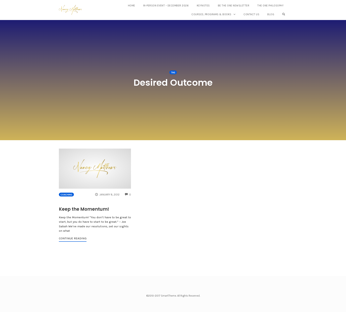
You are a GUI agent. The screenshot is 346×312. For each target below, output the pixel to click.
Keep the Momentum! (84, 209)
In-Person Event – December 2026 (166, 5)
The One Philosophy (270, 5)
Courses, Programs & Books (211, 14)
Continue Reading (72, 238)
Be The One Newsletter (233, 5)
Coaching (66, 194)
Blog (270, 14)
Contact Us (251, 14)
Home (131, 5)
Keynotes (203, 5)
